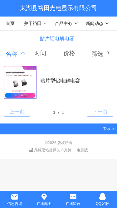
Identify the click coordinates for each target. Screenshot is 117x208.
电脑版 (82, 150)
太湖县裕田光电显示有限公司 (58, 8)
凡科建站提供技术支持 (52, 150)
